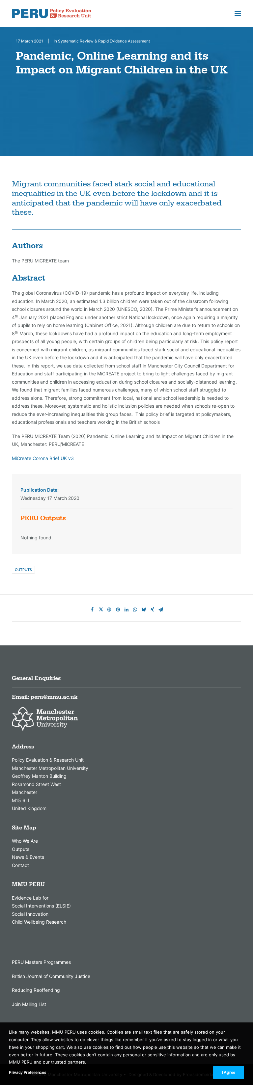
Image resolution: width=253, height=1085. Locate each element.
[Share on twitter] (101, 609)
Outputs (23, 569)
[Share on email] (161, 609)
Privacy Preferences (27, 1072)
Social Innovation (30, 914)
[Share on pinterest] (118, 609)
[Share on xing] (152, 609)
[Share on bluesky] (144, 609)
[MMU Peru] (51, 13)
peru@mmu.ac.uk (54, 697)
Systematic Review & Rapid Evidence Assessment (104, 41)
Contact (20, 865)
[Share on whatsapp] (135, 609)
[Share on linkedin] (126, 609)
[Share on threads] (109, 609)
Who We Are (25, 841)
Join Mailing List (29, 1004)
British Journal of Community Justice (51, 976)
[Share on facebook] (92, 609)
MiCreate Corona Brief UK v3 (43, 458)
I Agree (228, 1072)
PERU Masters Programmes (41, 962)
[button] (238, 13)
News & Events (28, 857)
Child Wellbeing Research (39, 922)
